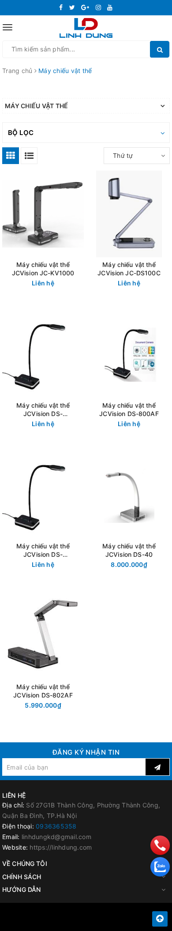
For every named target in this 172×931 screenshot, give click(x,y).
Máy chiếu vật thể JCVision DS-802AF (42, 691)
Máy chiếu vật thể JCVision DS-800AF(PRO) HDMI (43, 550)
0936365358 (56, 826)
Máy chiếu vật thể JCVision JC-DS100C (129, 269)
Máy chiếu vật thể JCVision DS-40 (128, 550)
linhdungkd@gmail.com (56, 836)
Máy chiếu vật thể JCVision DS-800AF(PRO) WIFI (42, 410)
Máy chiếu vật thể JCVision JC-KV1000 (43, 269)
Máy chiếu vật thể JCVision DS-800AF (128, 409)
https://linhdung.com (61, 847)
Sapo (106, 921)
